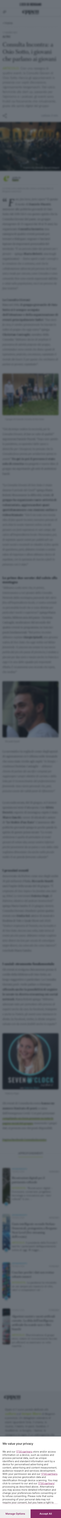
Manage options (15, 1513)
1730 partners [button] (24, 1451)
